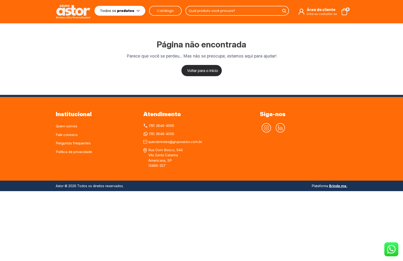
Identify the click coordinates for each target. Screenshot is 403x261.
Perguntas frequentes (73, 143)
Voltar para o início (202, 70)
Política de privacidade (74, 152)
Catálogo (165, 10)
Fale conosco (67, 134)
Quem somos (66, 126)
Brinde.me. (338, 186)
